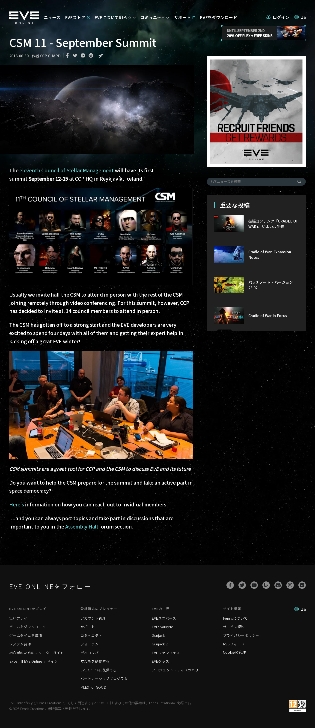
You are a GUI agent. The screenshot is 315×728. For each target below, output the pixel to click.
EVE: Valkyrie (162, 626)
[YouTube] (254, 585)
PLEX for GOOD (93, 687)
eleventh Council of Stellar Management (66, 170)
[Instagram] (290, 585)
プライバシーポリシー (241, 635)
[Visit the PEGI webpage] (297, 706)
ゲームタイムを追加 (25, 635)
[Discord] (278, 585)
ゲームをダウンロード (27, 626)
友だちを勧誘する (95, 661)
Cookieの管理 (234, 652)
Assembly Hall (81, 526)
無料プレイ (18, 618)
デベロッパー (91, 652)
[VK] (302, 585)
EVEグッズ (160, 661)
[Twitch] (266, 585)
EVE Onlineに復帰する (98, 669)
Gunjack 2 (160, 643)
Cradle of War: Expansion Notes (269, 254)
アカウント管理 (93, 618)
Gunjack (158, 635)
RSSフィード (233, 643)
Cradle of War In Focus (267, 315)
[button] (278, 17)
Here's (16, 504)
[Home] (24, 22)
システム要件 (20, 643)
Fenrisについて (235, 618)
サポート (87, 626)
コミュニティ (91, 635)
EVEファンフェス (166, 652)
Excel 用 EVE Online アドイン (33, 661)
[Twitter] (242, 585)
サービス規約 (234, 626)
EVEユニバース (164, 618)
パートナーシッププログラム (104, 678)
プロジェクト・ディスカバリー (177, 669)
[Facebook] (230, 585)
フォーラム (89, 643)
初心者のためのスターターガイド (36, 652)
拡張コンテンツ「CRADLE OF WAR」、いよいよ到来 (273, 223)
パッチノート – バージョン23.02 (270, 284)
